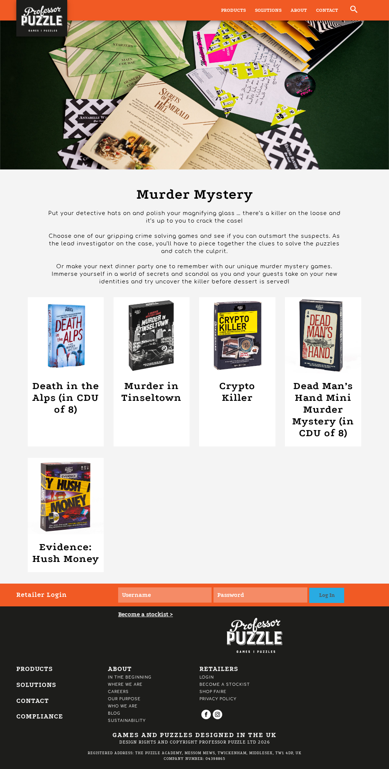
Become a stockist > (145, 614)
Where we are (125, 684)
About (299, 10)
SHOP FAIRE (212, 692)
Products (233, 10)
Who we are (123, 706)
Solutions (268, 10)
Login (206, 677)
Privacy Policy (217, 699)
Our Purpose (124, 699)
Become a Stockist (224, 684)
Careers (118, 692)
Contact (327, 10)
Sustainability (126, 720)
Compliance (39, 716)
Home (26, 182)
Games (96, 182)
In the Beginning (130, 677)
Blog (114, 713)
